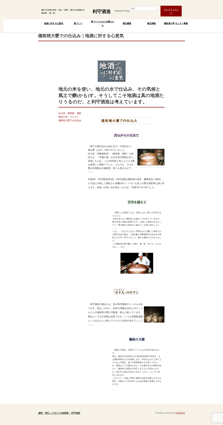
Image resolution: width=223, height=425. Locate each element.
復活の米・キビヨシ (68, 117)
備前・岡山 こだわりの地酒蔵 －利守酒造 (59, 412)
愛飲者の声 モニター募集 (176, 23)
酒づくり (78, 23)
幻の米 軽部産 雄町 (69, 113)
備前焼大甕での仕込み (69, 120)
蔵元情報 (151, 23)
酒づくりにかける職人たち (102, 23)
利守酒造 (102, 11)
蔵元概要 (127, 23)
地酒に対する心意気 (53, 23)
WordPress (180, 413)
